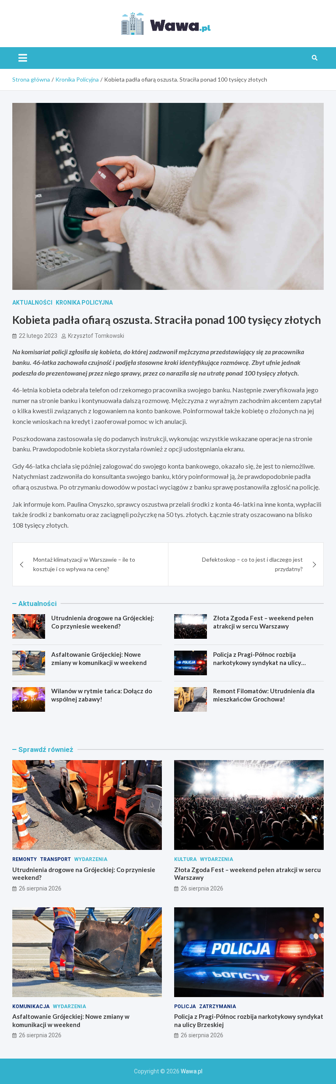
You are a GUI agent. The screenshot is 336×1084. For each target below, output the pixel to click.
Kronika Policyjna (84, 302)
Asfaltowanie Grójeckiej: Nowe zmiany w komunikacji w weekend (99, 658)
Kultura (185, 859)
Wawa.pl (191, 1071)
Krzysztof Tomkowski (96, 335)
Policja (185, 1006)
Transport (55, 859)
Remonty (24, 859)
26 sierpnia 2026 (40, 888)
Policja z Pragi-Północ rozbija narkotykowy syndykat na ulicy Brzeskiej (257, 662)
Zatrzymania (217, 1006)
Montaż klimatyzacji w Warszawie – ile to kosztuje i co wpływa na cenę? (84, 564)
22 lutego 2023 (38, 335)
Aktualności (32, 302)
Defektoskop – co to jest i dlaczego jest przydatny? (252, 564)
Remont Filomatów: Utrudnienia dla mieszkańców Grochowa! (264, 695)
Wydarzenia (90, 859)
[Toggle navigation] (22, 57)
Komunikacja (31, 1006)
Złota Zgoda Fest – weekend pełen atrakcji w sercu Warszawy (263, 622)
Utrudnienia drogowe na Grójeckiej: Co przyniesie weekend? (102, 622)
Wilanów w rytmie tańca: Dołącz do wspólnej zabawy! (101, 695)
